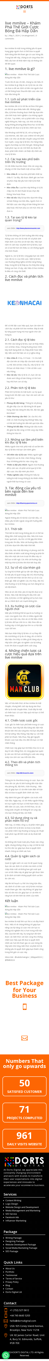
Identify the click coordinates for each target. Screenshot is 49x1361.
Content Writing (13, 1200)
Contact (9, 1288)
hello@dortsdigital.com (23, 1320)
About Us (10, 1268)
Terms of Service (13, 1278)
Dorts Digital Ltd (13, 1292)
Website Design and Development (22, 1207)
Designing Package (14, 1241)
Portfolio (9, 1271)
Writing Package (13, 1237)
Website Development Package (20, 1244)
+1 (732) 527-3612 (24, 1020)
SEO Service (11, 1213)
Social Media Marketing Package (21, 1248)
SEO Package (11, 1251)
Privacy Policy (12, 1282)
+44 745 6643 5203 (24, 1027)
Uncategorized (28, 35)
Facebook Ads (12, 1217)
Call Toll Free (24, 1015)
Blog (7, 1285)
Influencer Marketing (15, 1220)
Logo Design (11, 1203)
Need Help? (24, 1046)
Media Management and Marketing (22, 1210)
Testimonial (11, 1275)
